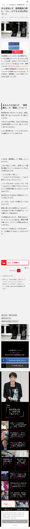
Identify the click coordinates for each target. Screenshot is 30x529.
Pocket (18, 52)
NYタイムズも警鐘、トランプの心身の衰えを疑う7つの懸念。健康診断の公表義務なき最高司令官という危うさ (18, 444)
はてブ (12, 48)
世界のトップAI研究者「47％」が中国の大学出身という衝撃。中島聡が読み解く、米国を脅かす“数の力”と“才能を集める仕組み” (18, 424)
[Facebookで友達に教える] (15, 359)
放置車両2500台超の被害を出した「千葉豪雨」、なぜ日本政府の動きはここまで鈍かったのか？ (7, 461)
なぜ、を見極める (14, 262)
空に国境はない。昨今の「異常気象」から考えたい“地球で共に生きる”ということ (18, 434)
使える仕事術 (13, 315)
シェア (12, 43)
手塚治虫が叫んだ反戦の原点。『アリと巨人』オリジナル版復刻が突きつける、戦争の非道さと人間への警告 (18, 484)
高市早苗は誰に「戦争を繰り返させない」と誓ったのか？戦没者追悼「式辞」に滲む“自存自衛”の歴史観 (15, 411)
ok (15, 521)
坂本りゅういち (6, 318)
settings (15, 525)
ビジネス (5, 17)
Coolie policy (13, 517)
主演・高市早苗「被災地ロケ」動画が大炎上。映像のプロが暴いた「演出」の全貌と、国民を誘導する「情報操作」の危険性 (18, 494)
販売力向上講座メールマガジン (10, 321)
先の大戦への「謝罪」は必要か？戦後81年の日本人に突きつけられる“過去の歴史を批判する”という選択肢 (21, 461)
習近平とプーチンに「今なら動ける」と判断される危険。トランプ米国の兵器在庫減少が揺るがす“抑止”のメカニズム (18, 475)
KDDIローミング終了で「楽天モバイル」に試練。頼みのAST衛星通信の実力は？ (13, 286)
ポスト (7, 52)
